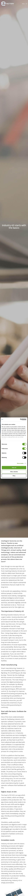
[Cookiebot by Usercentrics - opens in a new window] (20, 419)
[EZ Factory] (7, 3)
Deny (14, 475)
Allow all (14, 467)
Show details (20, 463)
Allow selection (14, 471)
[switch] (24, 448)
